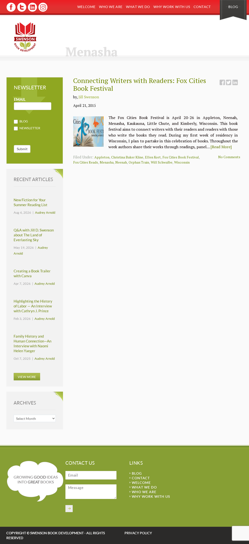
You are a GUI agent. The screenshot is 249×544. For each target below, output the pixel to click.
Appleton (101, 157)
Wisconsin (182, 162)
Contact (202, 7)
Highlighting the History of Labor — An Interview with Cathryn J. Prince (33, 306)
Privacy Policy (138, 533)
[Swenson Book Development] (25, 37)
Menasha (107, 162)
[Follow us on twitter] (21, 11)
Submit (22, 149)
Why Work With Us (171, 7)
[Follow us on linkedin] (32, 11)
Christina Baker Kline (127, 157)
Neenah (121, 162)
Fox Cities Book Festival (180, 157)
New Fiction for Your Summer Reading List (30, 202)
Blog (233, 7)
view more (27, 377)
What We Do (138, 7)
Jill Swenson (89, 96)
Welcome (86, 7)
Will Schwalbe (161, 162)
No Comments (229, 157)
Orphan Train (139, 162)
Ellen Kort (153, 157)
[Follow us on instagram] (42, 11)
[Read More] (221, 146)
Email (20, 99)
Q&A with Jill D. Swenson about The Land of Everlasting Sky (34, 235)
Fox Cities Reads (85, 162)
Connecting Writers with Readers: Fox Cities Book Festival (139, 84)
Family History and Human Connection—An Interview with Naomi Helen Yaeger (32, 343)
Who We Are (111, 7)
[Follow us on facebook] (11, 11)
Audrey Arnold (45, 212)
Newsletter (29, 128)
